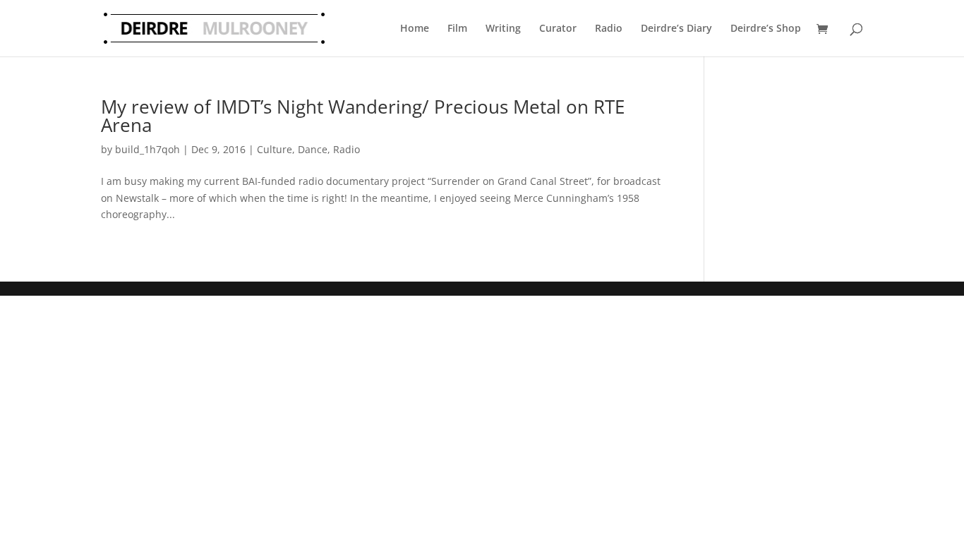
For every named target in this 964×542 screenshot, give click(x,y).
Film (457, 28)
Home (414, 28)
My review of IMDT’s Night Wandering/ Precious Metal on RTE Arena (363, 116)
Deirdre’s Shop (765, 28)
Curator (558, 28)
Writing (503, 28)
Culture (274, 149)
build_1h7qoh (147, 149)
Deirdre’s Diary (676, 28)
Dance (312, 149)
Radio (608, 28)
